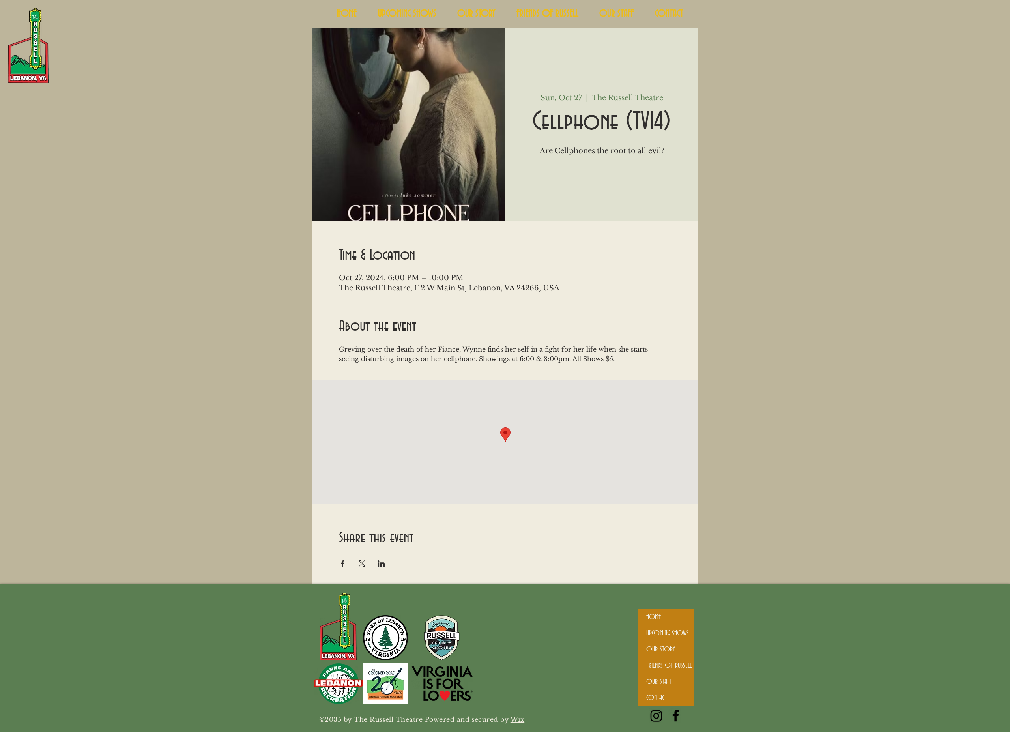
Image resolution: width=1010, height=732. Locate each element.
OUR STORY (660, 649)
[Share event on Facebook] (342, 563)
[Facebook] (675, 715)
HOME (653, 617)
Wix (517, 719)
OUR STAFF (659, 682)
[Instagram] (656, 715)
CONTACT (656, 698)
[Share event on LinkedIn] (381, 563)
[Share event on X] (362, 563)
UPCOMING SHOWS (667, 633)
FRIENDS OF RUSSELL (669, 666)
